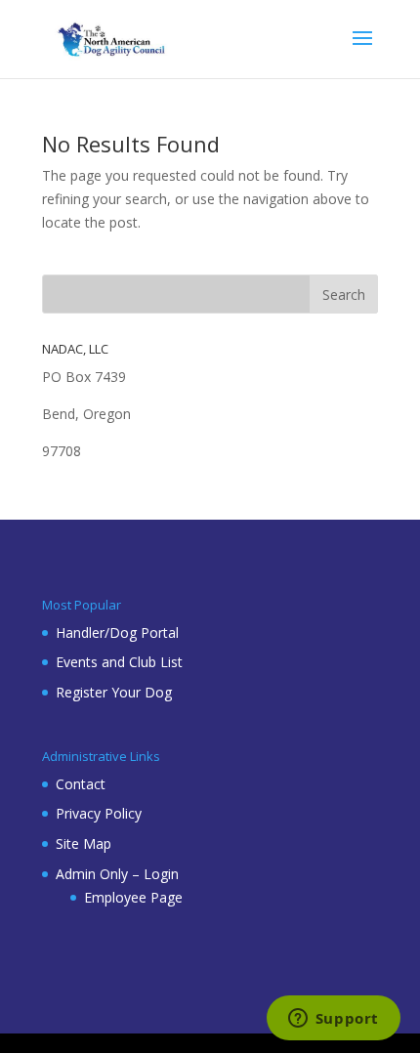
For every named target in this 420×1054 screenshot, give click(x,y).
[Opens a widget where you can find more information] (333, 1019)
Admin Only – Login (117, 873)
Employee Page (133, 897)
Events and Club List (119, 662)
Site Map (83, 843)
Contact (80, 784)
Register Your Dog (114, 692)
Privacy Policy (99, 813)
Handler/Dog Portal (117, 632)
